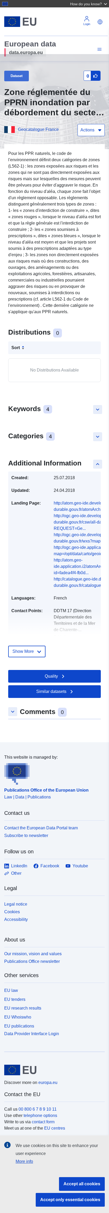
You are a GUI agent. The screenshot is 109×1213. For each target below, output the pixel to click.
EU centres (54, 1128)
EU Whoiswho (17, 1017)
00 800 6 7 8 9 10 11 (38, 1109)
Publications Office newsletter (32, 961)
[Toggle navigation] (99, 49)
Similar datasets (51, 691)
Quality (51, 676)
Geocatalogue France (38, 129)
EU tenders (14, 999)
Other (16, 873)
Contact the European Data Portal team (41, 828)
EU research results (22, 1008)
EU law (11, 990)
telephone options (40, 1115)
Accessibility (16, 919)
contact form (43, 1122)
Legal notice (15, 904)
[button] (89, 3)
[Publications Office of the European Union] (52, 772)
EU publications (19, 1026)
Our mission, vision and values (33, 954)
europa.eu (47, 1082)
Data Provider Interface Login (31, 1033)
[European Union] (52, 1070)
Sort (15, 347)
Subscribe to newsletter (26, 835)
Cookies (12, 912)
